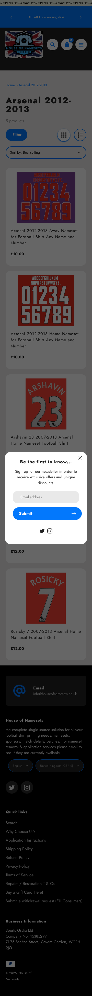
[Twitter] (42, 530)
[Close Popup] (80, 458)
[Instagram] (49, 530)
